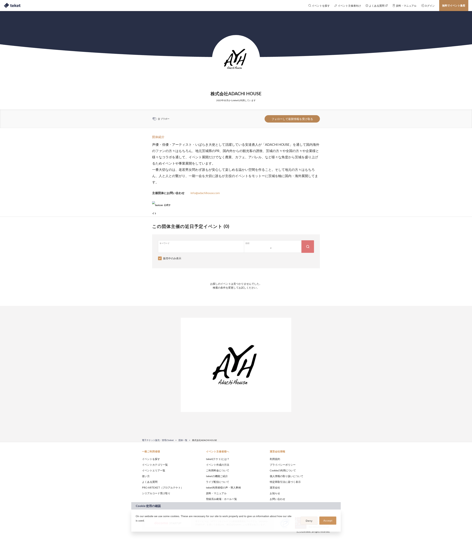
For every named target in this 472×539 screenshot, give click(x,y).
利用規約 (275, 458)
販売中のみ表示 (172, 258)
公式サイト (161, 206)
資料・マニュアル (216, 493)
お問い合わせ (277, 498)
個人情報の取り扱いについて (286, 476)
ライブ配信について (217, 481)
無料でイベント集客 (453, 5)
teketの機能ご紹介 (217, 476)
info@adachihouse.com (205, 193)
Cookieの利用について (283, 470)
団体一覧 (182, 440)
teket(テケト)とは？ (217, 458)
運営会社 (275, 487)
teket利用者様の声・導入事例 (223, 487)
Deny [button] (309, 520)
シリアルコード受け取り (156, 493)
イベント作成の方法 (217, 464)
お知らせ (275, 493)
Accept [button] (327, 520)
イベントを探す (151, 458)
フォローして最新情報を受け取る (292, 119)
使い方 (146, 476)
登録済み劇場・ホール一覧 (221, 498)
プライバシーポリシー (283, 464)
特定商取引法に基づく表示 (285, 481)
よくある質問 (149, 481)
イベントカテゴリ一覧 (155, 464)
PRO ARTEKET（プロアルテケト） (162, 487)
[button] (136, 525)
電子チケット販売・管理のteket (158, 440)
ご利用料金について (217, 470)
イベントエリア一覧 (153, 470)
